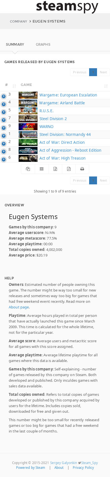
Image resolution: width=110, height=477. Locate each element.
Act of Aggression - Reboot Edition (69, 150)
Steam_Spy (89, 463)
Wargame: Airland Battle (61, 102)
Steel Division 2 (52, 118)
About (59, 467)
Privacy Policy (83, 467)
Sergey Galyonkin (63, 463)
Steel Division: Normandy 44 (64, 134)
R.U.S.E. (46, 110)
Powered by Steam (30, 467)
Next (103, 72)
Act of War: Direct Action (61, 142)
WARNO (46, 126)
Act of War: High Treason (61, 158)
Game (26, 84)
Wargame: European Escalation (67, 95)
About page (19, 307)
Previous (79, 72)
